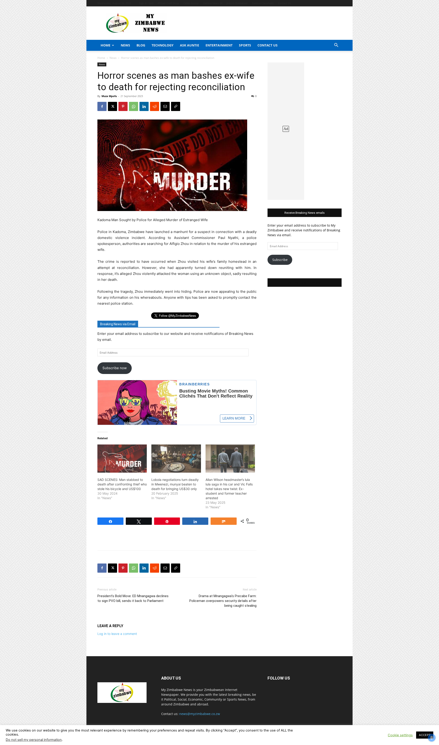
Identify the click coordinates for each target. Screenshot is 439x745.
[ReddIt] (154, 106)
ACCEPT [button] (425, 735)
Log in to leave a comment (117, 634)
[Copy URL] (175, 106)
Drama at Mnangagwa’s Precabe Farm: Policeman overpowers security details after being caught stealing (223, 601)
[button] (336, 45)
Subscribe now (114, 368)
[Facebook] (102, 106)
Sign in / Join (146, 3)
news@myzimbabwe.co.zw (199, 714)
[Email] (165, 106)
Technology (163, 45)
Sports (245, 45)
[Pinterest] (123, 106)
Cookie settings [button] (400, 735)
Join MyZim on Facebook (304, 282)
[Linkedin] (144, 106)
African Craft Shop (168, 3)
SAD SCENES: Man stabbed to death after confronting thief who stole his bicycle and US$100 (122, 484)
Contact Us (284, 3)
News (125, 45)
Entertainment (219, 45)
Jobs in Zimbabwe (237, 3)
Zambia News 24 (212, 3)
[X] (112, 106)
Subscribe (280, 259)
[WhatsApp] (133, 106)
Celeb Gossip (191, 3)
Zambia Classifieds (263, 3)
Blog (141, 45)
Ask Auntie (189, 45)
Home (105, 45)
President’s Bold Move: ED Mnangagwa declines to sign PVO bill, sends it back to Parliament (133, 598)
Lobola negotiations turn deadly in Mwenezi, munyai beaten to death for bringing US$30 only (175, 484)
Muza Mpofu (109, 96)
